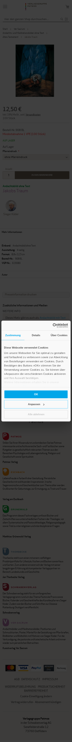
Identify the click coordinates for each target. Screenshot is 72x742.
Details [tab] (36, 335)
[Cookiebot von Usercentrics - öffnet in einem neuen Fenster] (52, 325)
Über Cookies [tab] (59, 335)
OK (36, 394)
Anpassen (34, 404)
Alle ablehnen (36, 414)
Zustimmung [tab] (13, 335)
